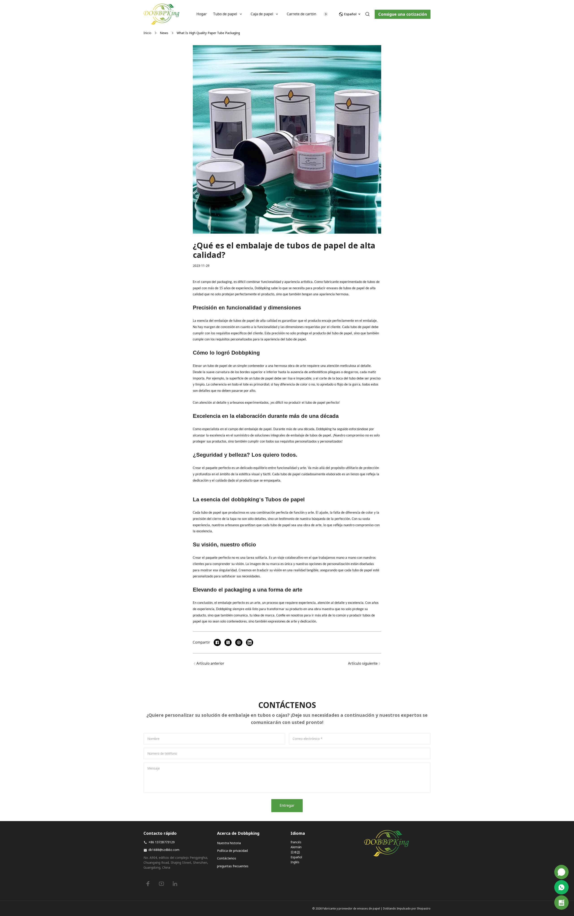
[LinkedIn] (174, 883)
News (164, 33)
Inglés (295, 862)
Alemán (296, 847)
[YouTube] (161, 883)
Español (296, 857)
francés (296, 842)
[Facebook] (148, 883)
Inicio (147, 33)
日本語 (295, 852)
